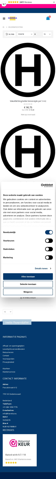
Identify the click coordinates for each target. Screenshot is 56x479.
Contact (6, 355)
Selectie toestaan (28, 284)
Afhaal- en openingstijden (13, 346)
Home (4, 27)
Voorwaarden (8, 359)
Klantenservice (9, 372)
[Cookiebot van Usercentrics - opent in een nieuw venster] (41, 185)
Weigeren (28, 292)
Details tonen (41, 268)
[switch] (49, 241)
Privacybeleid (8, 362)
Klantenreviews (22, 459)
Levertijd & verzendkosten (14, 349)
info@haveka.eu (10, 413)
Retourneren (8, 352)
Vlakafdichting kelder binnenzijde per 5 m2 (28, 101)
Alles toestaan (28, 276)
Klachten (6, 368)
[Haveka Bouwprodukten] (12, 18)
